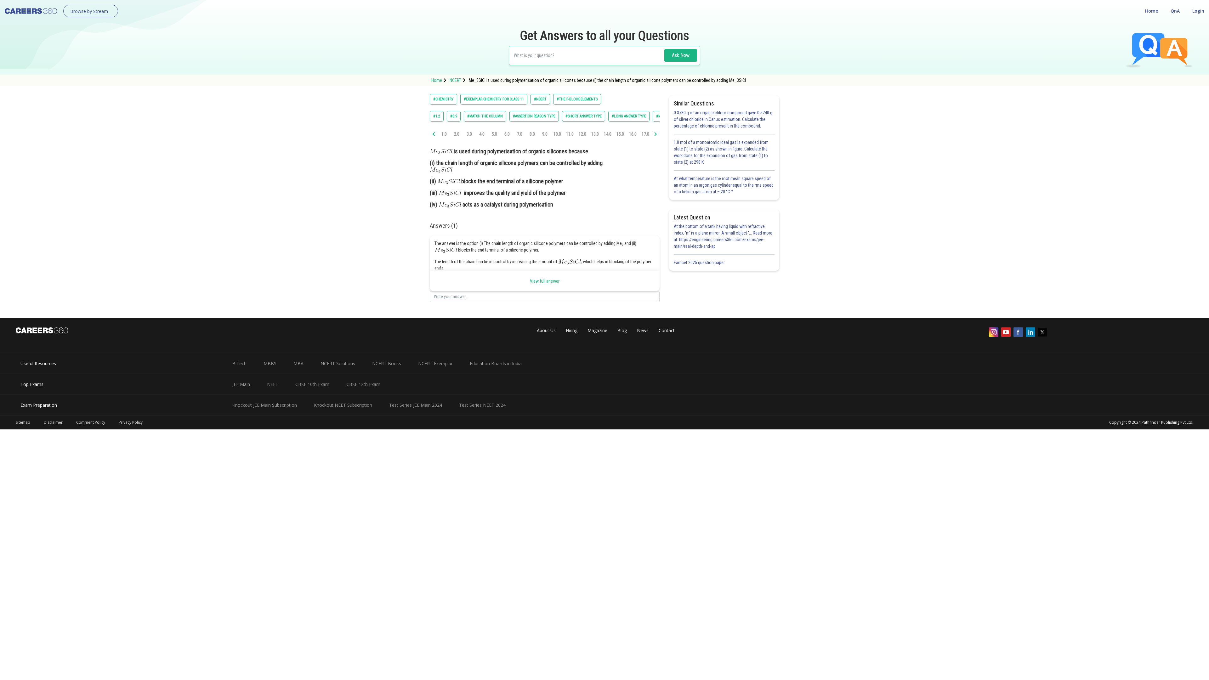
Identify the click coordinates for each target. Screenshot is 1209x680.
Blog (622, 330)
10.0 (557, 134)
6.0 (507, 134)
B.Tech (239, 363)
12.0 (582, 134)
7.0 (519, 134)
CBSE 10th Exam (312, 384)
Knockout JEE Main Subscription (264, 405)
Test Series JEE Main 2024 (415, 405)
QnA (1175, 11)
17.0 (645, 134)
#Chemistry (443, 99)
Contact (667, 330)
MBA (298, 363)
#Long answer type (629, 116)
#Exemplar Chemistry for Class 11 (494, 99)
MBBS (270, 363)
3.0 (469, 134)
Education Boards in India (496, 363)
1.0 (444, 134)
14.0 (607, 134)
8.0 (532, 134)
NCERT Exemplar (435, 363)
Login (1198, 11)
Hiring (571, 330)
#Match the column (485, 116)
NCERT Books (386, 363)
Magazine (597, 330)
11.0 (570, 134)
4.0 (482, 134)
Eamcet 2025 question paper (700, 262)
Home (1151, 11)
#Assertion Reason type (534, 116)
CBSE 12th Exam (363, 384)
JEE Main (241, 384)
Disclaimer (53, 422)
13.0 (595, 134)
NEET (272, 384)
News (643, 330)
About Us (546, 330)
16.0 (633, 134)
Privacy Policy (131, 422)
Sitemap (23, 422)
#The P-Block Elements (577, 99)
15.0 (620, 134)
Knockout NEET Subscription (343, 405)
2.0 (456, 134)
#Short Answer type (583, 116)
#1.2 (436, 116)
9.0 (545, 134)
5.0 (494, 134)
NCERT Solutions (338, 363)
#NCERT (540, 99)
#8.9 (453, 116)
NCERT (455, 80)
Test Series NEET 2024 (482, 405)
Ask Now (681, 55)
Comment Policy (90, 422)
